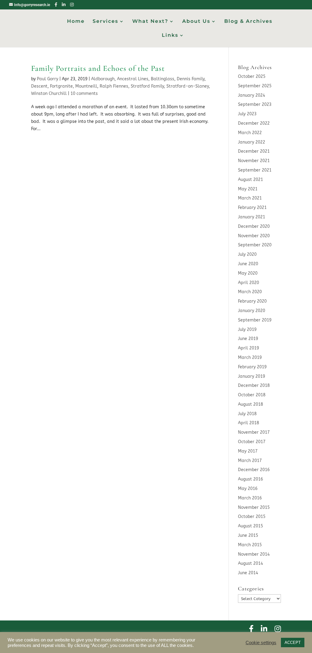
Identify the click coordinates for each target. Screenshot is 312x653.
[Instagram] (72, 4)
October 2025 (251, 76)
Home (76, 21)
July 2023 (247, 113)
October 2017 (251, 441)
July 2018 (247, 413)
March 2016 (250, 498)
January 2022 (251, 142)
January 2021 (251, 217)
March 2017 (250, 460)
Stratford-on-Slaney (187, 86)
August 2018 (250, 404)
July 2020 (247, 254)
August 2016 (250, 479)
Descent (39, 86)
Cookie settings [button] (261, 642)
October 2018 (251, 395)
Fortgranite (61, 86)
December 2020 (254, 226)
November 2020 (254, 235)
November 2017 (254, 432)
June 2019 (248, 338)
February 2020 (252, 301)
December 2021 (254, 151)
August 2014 (250, 563)
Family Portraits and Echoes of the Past (98, 68)
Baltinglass (162, 79)
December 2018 (254, 385)
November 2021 (254, 160)
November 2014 (254, 554)
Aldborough (103, 79)
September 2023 (254, 104)
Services (105, 21)
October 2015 (251, 516)
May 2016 (247, 488)
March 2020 (250, 291)
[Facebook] (56, 4)
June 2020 (248, 263)
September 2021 (254, 170)
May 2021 (247, 189)
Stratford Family (147, 86)
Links (170, 35)
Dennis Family (190, 79)
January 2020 (251, 310)
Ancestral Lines (132, 79)
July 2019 (247, 329)
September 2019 (254, 320)
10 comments (84, 93)
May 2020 (247, 273)
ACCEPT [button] (293, 642)
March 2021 (250, 198)
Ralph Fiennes (114, 86)
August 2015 (250, 526)
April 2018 (248, 422)
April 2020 (248, 282)
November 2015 (254, 507)
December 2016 (254, 469)
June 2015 (248, 535)
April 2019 (248, 348)
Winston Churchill (49, 93)
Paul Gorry (47, 79)
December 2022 (254, 123)
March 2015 (250, 544)
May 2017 (247, 451)
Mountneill (86, 86)
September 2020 (254, 245)
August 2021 (250, 179)
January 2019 (251, 376)
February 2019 (252, 367)
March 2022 (250, 132)
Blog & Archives (248, 21)
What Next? (150, 21)
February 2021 (252, 207)
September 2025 (254, 86)
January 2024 (251, 95)
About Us (196, 21)
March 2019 (250, 357)
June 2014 (248, 572)
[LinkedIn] (64, 4)
